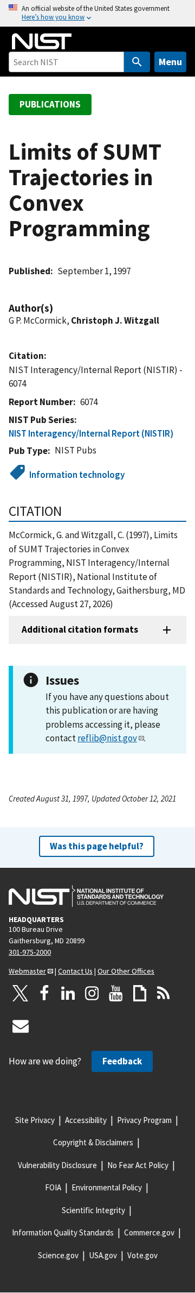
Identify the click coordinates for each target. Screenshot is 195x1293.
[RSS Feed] (164, 993)
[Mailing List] (20, 1026)
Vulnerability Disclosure (57, 1165)
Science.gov (58, 1255)
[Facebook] (44, 993)
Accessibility (86, 1120)
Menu (170, 61)
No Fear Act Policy (137, 1165)
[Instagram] (92, 993)
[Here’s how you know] (97, 13)
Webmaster (27, 971)
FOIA (53, 1187)
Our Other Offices (126, 971)
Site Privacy (35, 1120)
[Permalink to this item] (58, 308)
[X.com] (20, 993)
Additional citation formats (80, 629)
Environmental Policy (107, 1187)
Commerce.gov (149, 1232)
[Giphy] (140, 993)
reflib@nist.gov (107, 738)
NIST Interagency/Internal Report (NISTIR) (91, 433)
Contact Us (75, 971)
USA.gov (103, 1255)
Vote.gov (142, 1255)
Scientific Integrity (93, 1210)
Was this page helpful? (97, 846)
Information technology (77, 475)
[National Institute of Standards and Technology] (86, 896)
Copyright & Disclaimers (93, 1142)
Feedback (122, 1061)
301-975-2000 (30, 952)
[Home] (42, 41)
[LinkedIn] (68, 993)
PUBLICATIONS (50, 104)
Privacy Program (144, 1120)
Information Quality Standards (63, 1232)
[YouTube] (116, 993)
